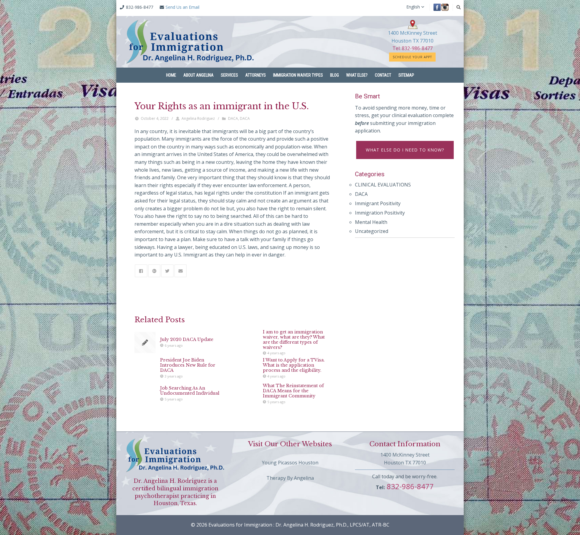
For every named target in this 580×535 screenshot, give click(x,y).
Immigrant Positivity (378, 203)
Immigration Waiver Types (298, 75)
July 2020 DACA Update (186, 339)
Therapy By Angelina (290, 478)
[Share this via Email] (180, 270)
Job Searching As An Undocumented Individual (189, 391)
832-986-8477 (409, 486)
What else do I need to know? (405, 150)
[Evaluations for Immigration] (190, 42)
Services (229, 75)
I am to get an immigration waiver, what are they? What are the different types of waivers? (294, 339)
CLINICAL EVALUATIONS (383, 184)
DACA (233, 118)
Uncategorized (371, 231)
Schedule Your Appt (412, 57)
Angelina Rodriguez (198, 118)
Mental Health (371, 222)
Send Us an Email (182, 7)
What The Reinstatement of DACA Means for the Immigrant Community (293, 391)
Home (171, 75)
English (413, 7)
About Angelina (198, 75)
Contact (383, 75)
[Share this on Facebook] (141, 270)
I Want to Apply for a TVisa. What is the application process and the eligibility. (294, 365)
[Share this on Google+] (154, 270)
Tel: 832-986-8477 (412, 48)
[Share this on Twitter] (167, 270)
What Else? (357, 75)
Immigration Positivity (380, 212)
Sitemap (406, 75)
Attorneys (255, 75)
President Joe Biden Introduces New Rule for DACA (187, 365)
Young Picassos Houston (290, 462)
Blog (334, 75)
